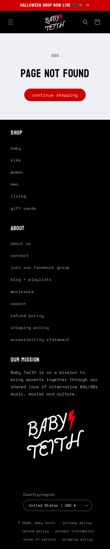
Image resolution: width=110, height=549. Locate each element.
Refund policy (35, 531)
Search (18, 303)
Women (17, 172)
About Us (21, 243)
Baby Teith (45, 523)
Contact (20, 255)
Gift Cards (23, 208)
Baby (16, 148)
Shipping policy (77, 539)
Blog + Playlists (31, 279)
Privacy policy (77, 523)
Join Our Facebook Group (40, 267)
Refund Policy (27, 315)
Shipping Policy (30, 327)
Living (18, 196)
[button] (11, 22)
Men (14, 184)
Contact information (74, 531)
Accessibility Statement (40, 339)
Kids (16, 160)
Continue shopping (55, 95)
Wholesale (22, 291)
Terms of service (39, 539)
